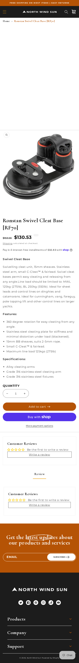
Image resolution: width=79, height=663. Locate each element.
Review (39, 474)
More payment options (39, 425)
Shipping (7, 243)
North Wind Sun (34, 658)
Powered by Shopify (51, 658)
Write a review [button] (39, 454)
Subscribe (59, 557)
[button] (5, 12)
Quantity (11, 386)
